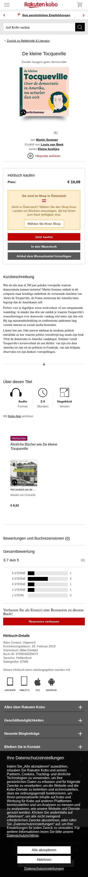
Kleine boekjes (48, 149)
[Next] (83, 15)
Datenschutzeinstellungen (44, 868)
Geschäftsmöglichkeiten (24, 720)
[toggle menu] (6, 4)
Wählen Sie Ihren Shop (44, 223)
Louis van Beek (52, 144)
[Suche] (80, 27)
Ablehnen (44, 859)
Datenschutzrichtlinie (23, 835)
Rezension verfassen (44, 621)
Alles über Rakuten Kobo (24, 707)
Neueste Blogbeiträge (22, 733)
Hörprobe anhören (47, 156)
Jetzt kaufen (44, 237)
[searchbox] (44, 27)
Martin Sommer (47, 139)
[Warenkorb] (79, 4)
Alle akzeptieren (44, 850)
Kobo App (14, 416)
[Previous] (4, 15)
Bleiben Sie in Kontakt (22, 747)
